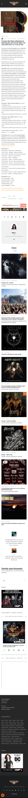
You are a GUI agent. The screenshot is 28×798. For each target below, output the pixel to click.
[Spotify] (15, 790)
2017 (18, 720)
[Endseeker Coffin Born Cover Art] (14, 438)
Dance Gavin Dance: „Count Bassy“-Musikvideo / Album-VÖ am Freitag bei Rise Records (14, 557)
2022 (14, 722)
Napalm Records (6, 736)
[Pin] (11, 217)
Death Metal (5, 727)
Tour (21, 743)
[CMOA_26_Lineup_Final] (14, 471)
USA (25, 743)
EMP (19, 130)
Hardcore (23, 729)
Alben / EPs (3, 280)
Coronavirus (19, 725)
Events (2, 486)
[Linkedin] (12, 790)
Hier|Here (12, 707)
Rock (3, 741)
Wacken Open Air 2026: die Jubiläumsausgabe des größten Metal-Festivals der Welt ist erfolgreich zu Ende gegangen (12, 318)
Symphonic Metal (17, 741)
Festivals (6, 486)
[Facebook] (4, 790)
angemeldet (9, 570)
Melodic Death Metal (18, 732)
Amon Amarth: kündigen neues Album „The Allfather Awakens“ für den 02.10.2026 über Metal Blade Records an (13, 386)
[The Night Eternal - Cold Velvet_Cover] (14, 266)
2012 (3, 720)
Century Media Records (8, 725)
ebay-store (8, 132)
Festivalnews (3, 315)
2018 (9, 196)
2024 (22, 722)
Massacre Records (7, 732)
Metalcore (22, 734)
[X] (6, 790)
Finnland (10, 729)
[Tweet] (8, 217)
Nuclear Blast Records (8, 738)
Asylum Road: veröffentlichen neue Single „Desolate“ (11, 354)
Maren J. (5, 38)
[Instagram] (9, 790)
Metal (3, 734)
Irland (14, 196)
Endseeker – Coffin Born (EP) (6, 454)
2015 (11, 720)
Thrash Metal (5, 743)
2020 (7, 722)
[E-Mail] (15, 217)
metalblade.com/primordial (7, 145)
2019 (3, 722)
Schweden (8, 741)
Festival (4, 729)
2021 (11, 722)
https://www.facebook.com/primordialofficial (12, 188)
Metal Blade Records (12, 198)
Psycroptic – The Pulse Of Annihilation (8, 421)
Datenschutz (21, 786)
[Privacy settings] (2, 795)
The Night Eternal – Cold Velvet (7, 282)
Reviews (7, 280)
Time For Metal (14, 743)
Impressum (16, 786)
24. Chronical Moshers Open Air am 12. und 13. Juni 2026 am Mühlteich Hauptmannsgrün (13, 489)
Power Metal (19, 738)
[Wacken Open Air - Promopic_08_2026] (14, 301)
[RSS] (18, 790)
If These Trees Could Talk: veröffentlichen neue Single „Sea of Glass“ (13, 524)
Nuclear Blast (16, 736)
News (9, 38)
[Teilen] (4, 217)
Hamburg (16, 729)
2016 (14, 720)
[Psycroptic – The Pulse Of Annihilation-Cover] (14, 404)
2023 (18, 722)
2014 (7, 720)
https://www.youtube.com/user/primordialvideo (12, 190)
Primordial (21, 198)
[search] (24, 580)
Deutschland (13, 727)
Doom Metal (21, 727)
